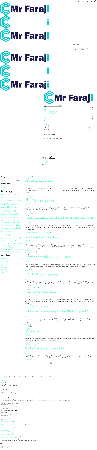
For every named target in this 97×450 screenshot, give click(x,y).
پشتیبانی (82, 44)
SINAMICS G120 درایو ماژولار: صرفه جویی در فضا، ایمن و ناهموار (59, 217)
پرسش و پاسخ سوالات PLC (39, 180)
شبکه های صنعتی (10, 243)
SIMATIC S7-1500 (14, 201)
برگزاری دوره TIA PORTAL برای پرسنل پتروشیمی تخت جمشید (57, 311)
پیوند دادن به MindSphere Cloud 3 (42, 237)
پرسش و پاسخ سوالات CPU (39, 200)
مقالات (3, 187)
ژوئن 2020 (4, 267)
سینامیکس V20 (12, 240)
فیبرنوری (18, 245)
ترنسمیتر (15, 231)
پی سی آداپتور (18, 249)
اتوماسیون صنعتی (47, 161)
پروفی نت (6, 247)
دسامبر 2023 (4, 258)
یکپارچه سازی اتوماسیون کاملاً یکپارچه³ (45, 348)
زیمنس (12, 238)
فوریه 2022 (4, 260)
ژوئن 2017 (4, 272)
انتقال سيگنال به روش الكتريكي (6, 222)
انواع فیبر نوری (10, 228)
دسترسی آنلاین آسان (36, 330)
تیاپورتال (12, 231)
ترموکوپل (2, 228)
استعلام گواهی (88, 49)
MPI (18, 195)
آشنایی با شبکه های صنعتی (14, 204)
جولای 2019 (4, 269)
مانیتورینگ (21, 247)
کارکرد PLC (13, 249)
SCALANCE (6, 198)
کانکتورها (9, 249)
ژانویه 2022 (4, 261)
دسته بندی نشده (5, 185)
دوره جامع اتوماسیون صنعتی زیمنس (11, 234)
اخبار (47, 162)
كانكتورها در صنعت (13, 245)
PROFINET (6, 195)
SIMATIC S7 (3, 201)
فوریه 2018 (4, 271)
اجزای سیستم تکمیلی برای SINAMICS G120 (48, 256)
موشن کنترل (14, 247)
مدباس (18, 247)
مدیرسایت (28, 183)
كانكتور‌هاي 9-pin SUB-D (5, 245)
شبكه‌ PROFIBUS (4, 240)
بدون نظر (27, 185)
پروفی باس (10, 247)
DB (15, 195)
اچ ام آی (6, 228)
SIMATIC (16, 198)
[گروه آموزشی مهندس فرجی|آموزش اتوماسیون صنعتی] (25, 8)
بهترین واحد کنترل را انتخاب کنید (41, 274)
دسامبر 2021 (5, 263)
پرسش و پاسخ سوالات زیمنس (40, 291)
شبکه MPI (18, 243)
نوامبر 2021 (4, 265)
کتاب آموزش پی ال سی (7, 252)
